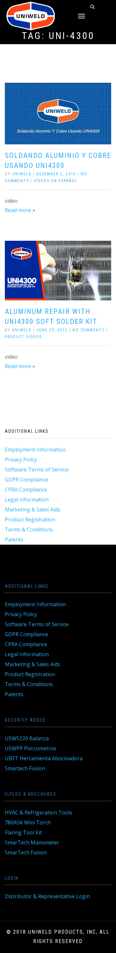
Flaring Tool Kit (23, 832)
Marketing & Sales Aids (32, 509)
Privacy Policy (21, 459)
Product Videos (23, 337)
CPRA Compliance (26, 489)
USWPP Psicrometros (30, 748)
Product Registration (30, 519)
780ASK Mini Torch (28, 822)
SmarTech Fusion (26, 852)
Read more (18, 210)
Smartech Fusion (25, 768)
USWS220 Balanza (27, 738)
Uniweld (22, 174)
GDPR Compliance (26, 479)
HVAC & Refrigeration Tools (38, 812)
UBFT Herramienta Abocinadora (43, 758)
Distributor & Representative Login (47, 896)
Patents (14, 539)
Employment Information (35, 449)
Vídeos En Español (56, 181)
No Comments (88, 330)
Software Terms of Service (37, 469)
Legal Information (27, 499)
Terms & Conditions (29, 529)
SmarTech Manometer (32, 842)
